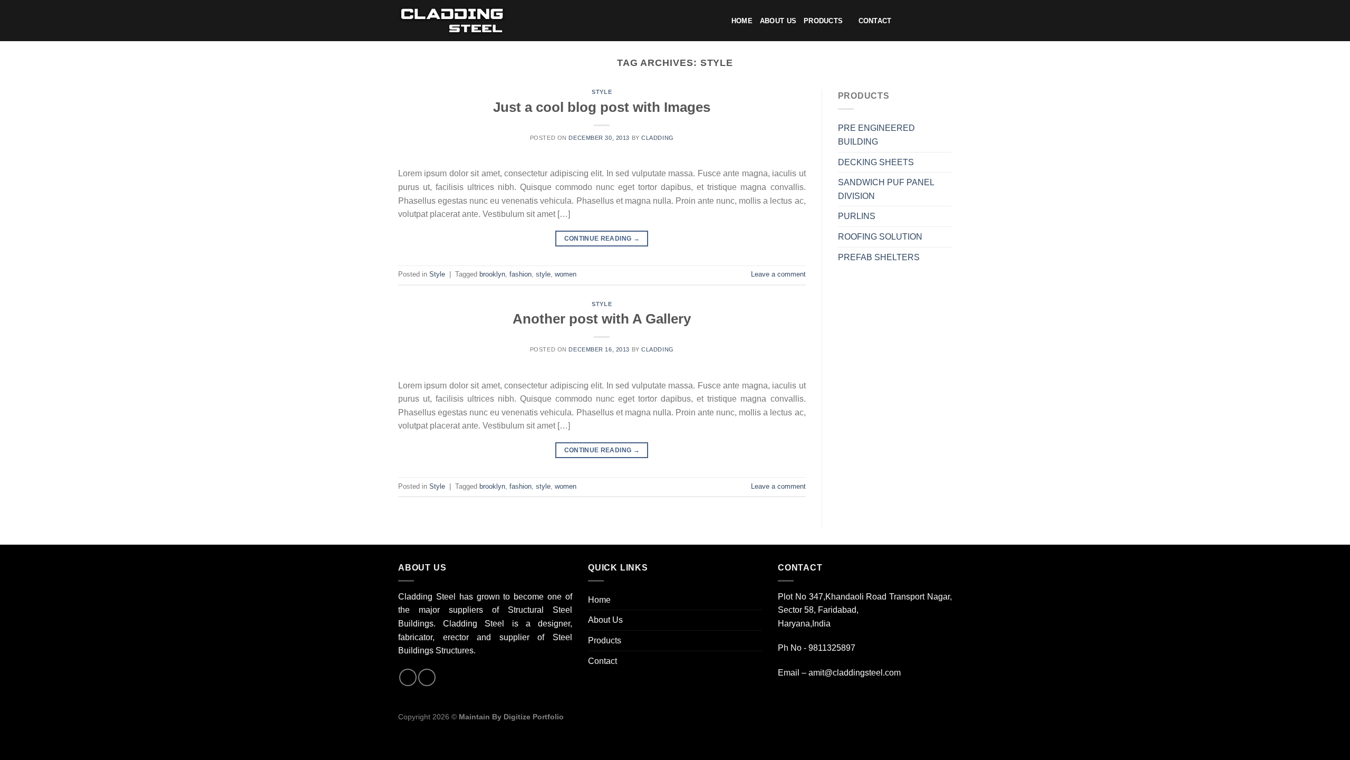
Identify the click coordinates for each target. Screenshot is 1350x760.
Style (602, 92)
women (565, 274)
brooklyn (492, 274)
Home (742, 21)
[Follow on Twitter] (931, 21)
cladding (657, 138)
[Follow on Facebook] (917, 21)
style (543, 274)
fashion (520, 274)
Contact (875, 21)
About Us (778, 21)
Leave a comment (778, 274)
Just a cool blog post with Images (601, 107)
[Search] (903, 21)
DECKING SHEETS (876, 162)
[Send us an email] (945, 21)
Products (823, 21)
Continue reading (602, 238)
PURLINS (856, 216)
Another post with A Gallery (602, 318)
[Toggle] (947, 135)
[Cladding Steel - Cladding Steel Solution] (452, 20)
